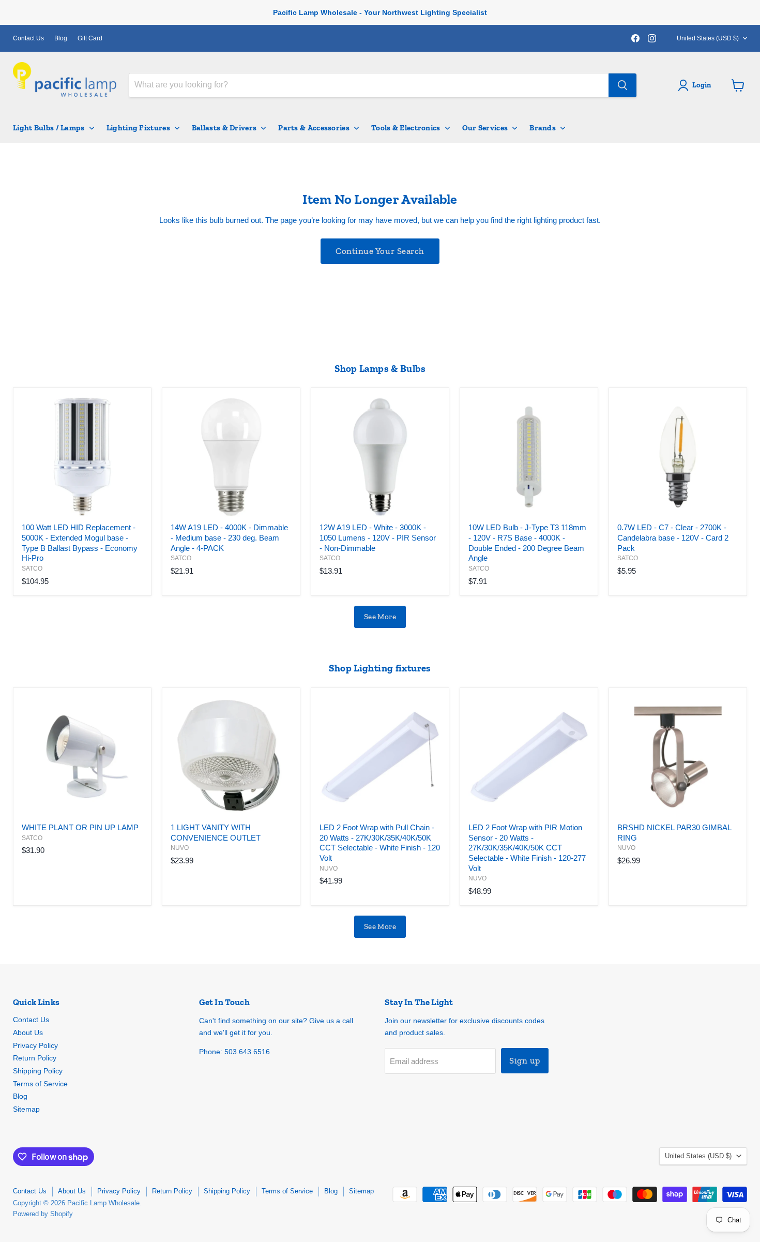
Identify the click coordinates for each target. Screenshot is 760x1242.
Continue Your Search (380, 251)
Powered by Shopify (43, 1214)
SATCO (32, 568)
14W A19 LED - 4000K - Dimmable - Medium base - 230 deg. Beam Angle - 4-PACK (229, 537)
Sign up (524, 1060)
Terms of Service (40, 1084)
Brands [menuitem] (542, 127)
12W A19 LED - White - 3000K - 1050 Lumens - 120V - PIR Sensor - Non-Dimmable (378, 537)
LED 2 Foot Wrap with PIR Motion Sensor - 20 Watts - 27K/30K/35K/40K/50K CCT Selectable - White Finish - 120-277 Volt (527, 848)
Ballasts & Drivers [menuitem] (224, 127)
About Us (28, 1032)
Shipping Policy (38, 1071)
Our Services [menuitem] (485, 127)
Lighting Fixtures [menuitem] (138, 127)
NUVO (180, 847)
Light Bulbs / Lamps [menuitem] (49, 127)
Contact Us (28, 38)
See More (380, 616)
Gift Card (90, 38)
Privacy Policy (35, 1045)
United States (708, 38)
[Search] (622, 85)
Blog (60, 38)
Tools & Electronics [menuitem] (405, 127)
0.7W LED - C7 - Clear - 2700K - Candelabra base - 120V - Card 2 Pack (672, 537)
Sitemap (26, 1109)
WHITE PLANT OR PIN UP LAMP (80, 827)
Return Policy (34, 1058)
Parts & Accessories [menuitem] (313, 127)
